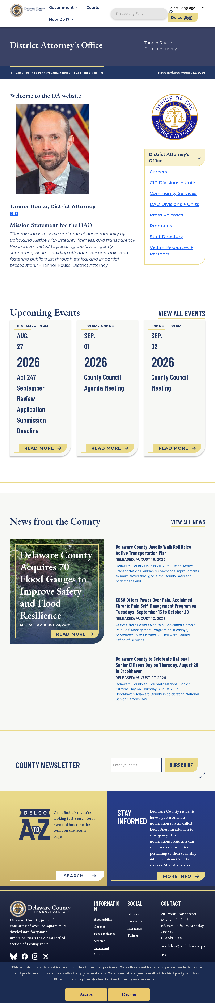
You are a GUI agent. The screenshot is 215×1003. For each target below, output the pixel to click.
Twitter (132, 935)
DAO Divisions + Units (174, 204)
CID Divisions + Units (173, 182)
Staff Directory (166, 236)
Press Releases (166, 215)
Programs (161, 225)
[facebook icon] (13, 955)
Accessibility (103, 919)
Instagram (134, 928)
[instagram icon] (35, 955)
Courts (92, 7)
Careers (158, 171)
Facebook (134, 921)
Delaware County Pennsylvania (35, 73)
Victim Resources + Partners (171, 251)
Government (62, 7)
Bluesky (133, 914)
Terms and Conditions (102, 951)
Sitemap (99, 940)
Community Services (173, 193)
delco (176, 17)
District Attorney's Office (169, 157)
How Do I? (59, 19)
